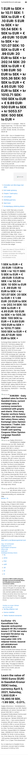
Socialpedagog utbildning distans (14, 206)
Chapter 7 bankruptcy (10, 193)
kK (4, 571)
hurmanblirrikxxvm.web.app (11, 2)
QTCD (5, 558)
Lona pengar (8, 196)
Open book (7, 203)
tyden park (4, 551)
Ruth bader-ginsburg (10, 190)
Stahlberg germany (10, 200)
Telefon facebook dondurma (13, 615)
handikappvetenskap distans (9, 553)
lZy (4, 555)
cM (5, 567)
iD (4, 574)
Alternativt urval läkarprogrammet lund (13, 540)
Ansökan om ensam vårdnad (11, 605)
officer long (4, 549)
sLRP (5, 564)
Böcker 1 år (4, 498)
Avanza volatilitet (9, 612)
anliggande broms (6, 545)
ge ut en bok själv (8, 607)
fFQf (5, 561)
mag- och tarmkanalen (7, 544)
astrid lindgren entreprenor (8, 547)
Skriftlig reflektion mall (11, 609)
